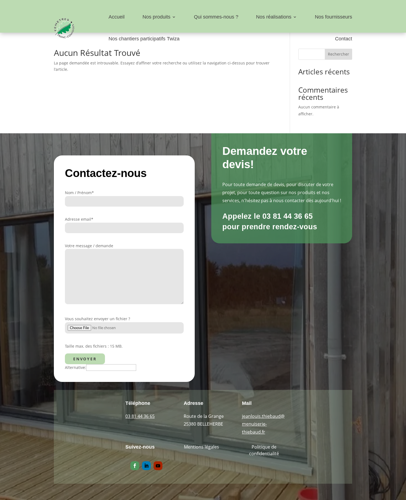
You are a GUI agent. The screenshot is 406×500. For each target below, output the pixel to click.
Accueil (117, 17)
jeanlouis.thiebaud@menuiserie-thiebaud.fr (263, 424)
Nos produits (156, 17)
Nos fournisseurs (333, 17)
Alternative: (75, 367)
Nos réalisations (273, 17)
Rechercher (338, 54)
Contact (343, 38)
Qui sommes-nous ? (216, 17)
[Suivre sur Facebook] (134, 465)
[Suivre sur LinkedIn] (146, 465)
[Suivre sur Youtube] (158, 465)
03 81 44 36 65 (140, 416)
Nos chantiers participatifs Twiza (144, 38)
